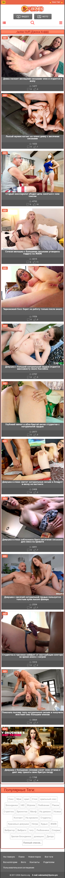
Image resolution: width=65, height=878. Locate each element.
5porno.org (25, 875)
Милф (33, 811)
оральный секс (48, 799)
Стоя (34, 799)
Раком (55, 805)
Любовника (42, 830)
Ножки (57, 811)
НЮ (22, 805)
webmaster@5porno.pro (48, 875)
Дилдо (50, 836)
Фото (23, 862)
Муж (18, 799)
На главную (9, 857)
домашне (39, 836)
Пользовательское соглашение (18, 867)
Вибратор (10, 830)
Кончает (18, 817)
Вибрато (22, 830)
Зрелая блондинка (21, 836)
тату (31, 830)
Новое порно (34, 857)
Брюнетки (22, 811)
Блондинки (12, 805)
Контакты (35, 862)
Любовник (43, 805)
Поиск (21, 857)
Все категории (10, 862)
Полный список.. (32, 842)
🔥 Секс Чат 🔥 (56, 2)
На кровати (32, 817)
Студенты (46, 817)
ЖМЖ (53, 824)
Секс (11, 799)
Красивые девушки (18, 824)
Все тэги (49, 857)
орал (26, 799)
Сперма (56, 830)
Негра (35, 824)
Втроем (31, 805)
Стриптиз (9, 811)
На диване (45, 811)
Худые (44, 824)
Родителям (48, 862)
